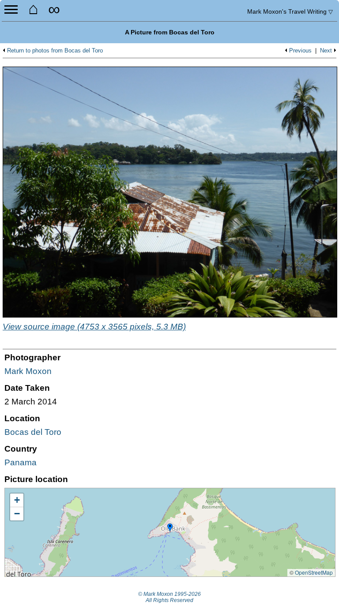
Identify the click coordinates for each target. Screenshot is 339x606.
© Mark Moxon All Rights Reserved (169, 597)
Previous (300, 51)
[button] (170, 528)
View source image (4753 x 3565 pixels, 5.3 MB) (94, 326)
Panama (20, 462)
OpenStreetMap (314, 572)
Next (326, 51)
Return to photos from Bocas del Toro (55, 51)
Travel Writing (290, 11)
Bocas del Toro (32, 432)
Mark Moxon (28, 371)
